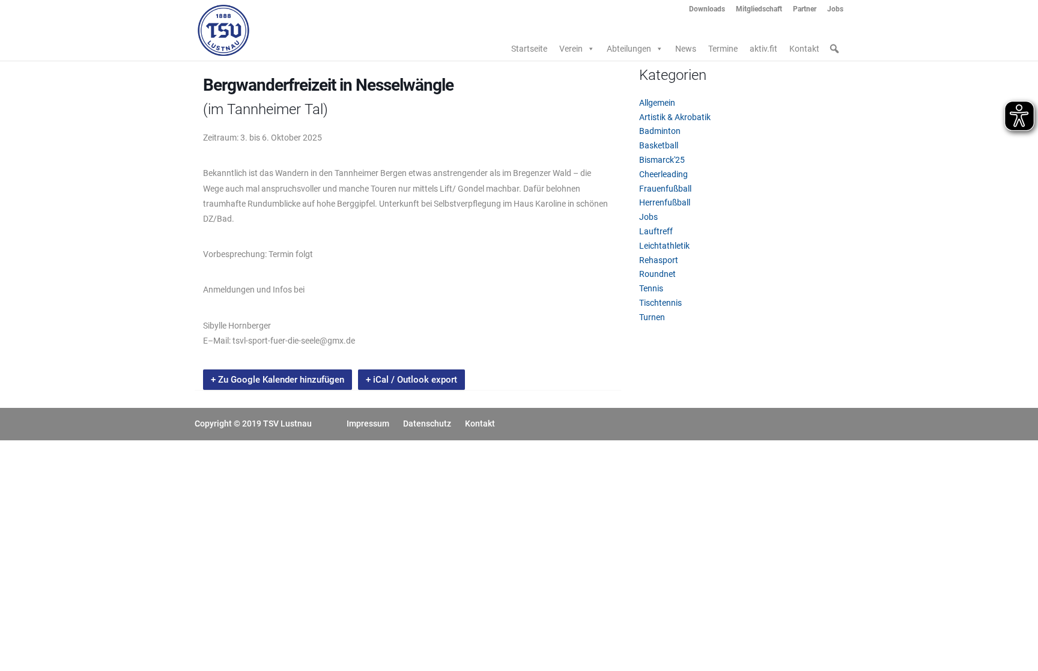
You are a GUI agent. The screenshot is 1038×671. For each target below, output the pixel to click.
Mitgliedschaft (759, 9)
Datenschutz (427, 423)
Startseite (529, 48)
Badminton (660, 131)
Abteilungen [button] (629, 48)
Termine (723, 48)
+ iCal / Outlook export (411, 379)
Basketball (658, 145)
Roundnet (657, 274)
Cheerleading (663, 174)
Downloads (707, 9)
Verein (571, 48)
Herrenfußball (664, 202)
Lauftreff (656, 231)
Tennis (651, 288)
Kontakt (804, 48)
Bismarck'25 (662, 160)
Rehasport (658, 260)
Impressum (368, 423)
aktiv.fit (763, 48)
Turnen (652, 317)
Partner (804, 9)
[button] (834, 49)
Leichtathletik (664, 245)
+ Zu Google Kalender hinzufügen (277, 379)
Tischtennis (660, 303)
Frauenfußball (665, 188)
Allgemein (657, 103)
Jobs (835, 9)
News (685, 48)
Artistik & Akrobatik (675, 117)
